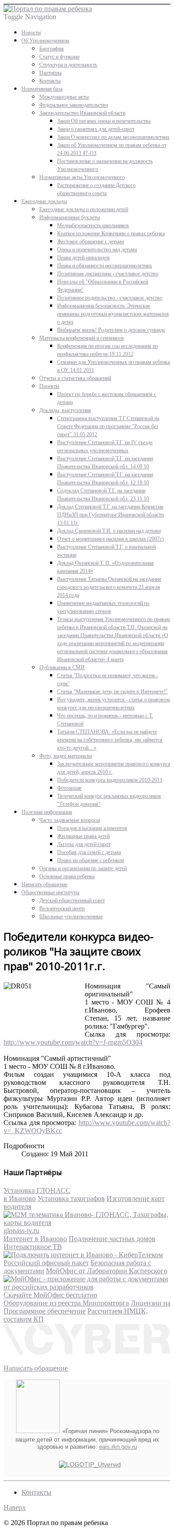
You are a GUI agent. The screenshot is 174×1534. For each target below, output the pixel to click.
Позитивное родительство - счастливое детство (109, 298)
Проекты (49, 386)
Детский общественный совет (72, 900)
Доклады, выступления (65, 410)
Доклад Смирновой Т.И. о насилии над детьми (109, 531)
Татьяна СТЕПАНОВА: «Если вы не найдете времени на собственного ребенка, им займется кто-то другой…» (109, 740)
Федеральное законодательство (73, 105)
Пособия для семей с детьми (89, 852)
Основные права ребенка (67, 876)
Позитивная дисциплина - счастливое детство (107, 274)
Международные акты (64, 97)
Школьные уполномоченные (71, 916)
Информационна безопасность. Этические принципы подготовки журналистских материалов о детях (113, 314)
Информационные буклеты (69, 217)
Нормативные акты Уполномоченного (82, 177)
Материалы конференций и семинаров (81, 338)
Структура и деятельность (68, 65)
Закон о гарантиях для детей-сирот (95, 129)
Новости (31, 32)
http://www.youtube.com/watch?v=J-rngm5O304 (73, 1042)
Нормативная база (41, 89)
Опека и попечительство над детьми (97, 249)
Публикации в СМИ (62, 667)
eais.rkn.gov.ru (118, 1446)
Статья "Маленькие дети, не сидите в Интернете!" (112, 691)
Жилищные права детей (83, 836)
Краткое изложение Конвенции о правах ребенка (111, 233)
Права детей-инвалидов (83, 257)
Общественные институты (50, 892)
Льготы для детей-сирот (84, 844)
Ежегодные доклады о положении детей (83, 209)
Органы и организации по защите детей (83, 868)
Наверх (15, 1507)
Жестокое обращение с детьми (90, 241)
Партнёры (50, 73)
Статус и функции (59, 57)
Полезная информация (46, 812)
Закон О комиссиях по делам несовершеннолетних (113, 137)
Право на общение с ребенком (90, 860)
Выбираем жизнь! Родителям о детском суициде (111, 330)
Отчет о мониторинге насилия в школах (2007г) (110, 539)
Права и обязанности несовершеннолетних (104, 266)
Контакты (50, 81)
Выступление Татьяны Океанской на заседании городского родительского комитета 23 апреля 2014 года (109, 587)
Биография (51, 49)
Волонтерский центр (62, 908)
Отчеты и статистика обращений (75, 378)
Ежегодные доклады (44, 201)
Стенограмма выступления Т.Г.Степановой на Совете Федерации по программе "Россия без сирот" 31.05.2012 (108, 426)
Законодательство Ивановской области (82, 113)
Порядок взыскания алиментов (92, 828)
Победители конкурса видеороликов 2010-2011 (109, 780)
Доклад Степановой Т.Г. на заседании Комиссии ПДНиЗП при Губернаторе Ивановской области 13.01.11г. (110, 515)
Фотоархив (69, 788)
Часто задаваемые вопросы (69, 820)
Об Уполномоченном (45, 41)
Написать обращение (44, 884)
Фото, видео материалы (65, 756)
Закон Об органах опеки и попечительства (103, 121)
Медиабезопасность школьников (93, 225)
